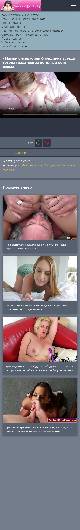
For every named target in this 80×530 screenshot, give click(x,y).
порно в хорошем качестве (20, 15)
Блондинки (52, 165)
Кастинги (68, 165)
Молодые (9, 170)
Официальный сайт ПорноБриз (23, 19)
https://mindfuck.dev (14, 46)
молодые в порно (13, 26)
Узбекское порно (13, 42)
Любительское (32, 165)
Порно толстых (11, 38)
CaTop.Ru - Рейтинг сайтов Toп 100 (24, 34)
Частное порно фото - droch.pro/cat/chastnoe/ (32, 30)
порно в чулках (11, 23)
